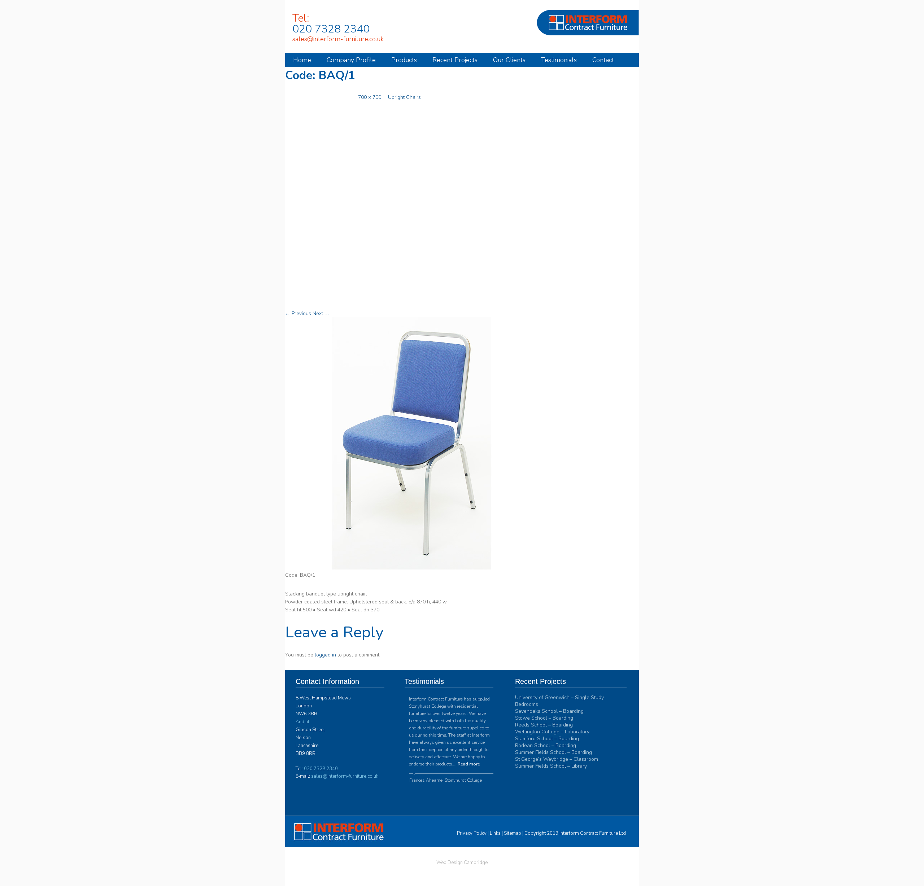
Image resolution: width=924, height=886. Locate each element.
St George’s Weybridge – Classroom (556, 759)
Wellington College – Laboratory (552, 731)
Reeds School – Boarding (544, 724)
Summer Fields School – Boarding (553, 752)
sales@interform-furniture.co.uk (338, 39)
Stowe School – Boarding (544, 718)
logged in (325, 654)
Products (404, 60)
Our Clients (509, 60)
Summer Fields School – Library (551, 766)
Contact (603, 60)
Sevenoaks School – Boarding (549, 711)
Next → (321, 313)
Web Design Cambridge (462, 862)
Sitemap (512, 833)
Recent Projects (455, 60)
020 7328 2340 (331, 29)
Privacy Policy (472, 833)
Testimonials (559, 60)
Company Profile (351, 60)
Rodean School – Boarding (545, 745)
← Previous (298, 313)
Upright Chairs (404, 97)
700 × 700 (369, 97)
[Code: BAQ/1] (411, 567)
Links (495, 833)
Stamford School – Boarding (547, 738)
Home (302, 60)
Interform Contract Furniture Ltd (592, 833)
